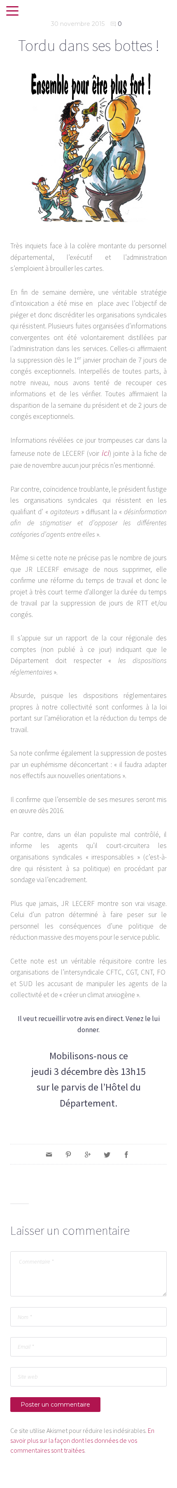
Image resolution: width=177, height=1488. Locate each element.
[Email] (49, 1154)
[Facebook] (126, 1154)
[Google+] (88, 1154)
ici (105, 452)
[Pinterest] (68, 1154)
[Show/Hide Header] (12, 11)
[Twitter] (107, 1154)
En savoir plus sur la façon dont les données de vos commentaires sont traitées (82, 1440)
